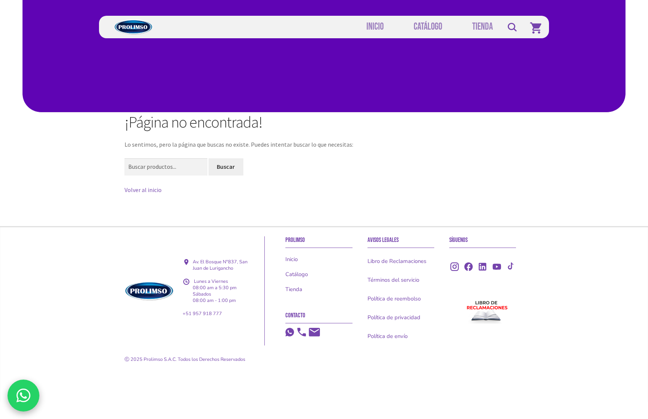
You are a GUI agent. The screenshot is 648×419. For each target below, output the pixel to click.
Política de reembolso (394, 298)
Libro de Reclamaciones (397, 261)
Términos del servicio (393, 280)
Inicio (291, 259)
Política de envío (388, 336)
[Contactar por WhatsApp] (23, 395)
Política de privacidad (394, 317)
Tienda (293, 289)
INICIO (375, 27)
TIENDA (482, 27)
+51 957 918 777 (202, 313)
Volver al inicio (143, 190)
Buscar (226, 166)
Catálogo (296, 274)
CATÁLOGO (428, 27)
